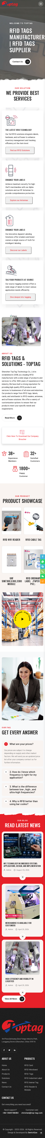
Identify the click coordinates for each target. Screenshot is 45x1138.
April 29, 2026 (23, 929)
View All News (11, 999)
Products (6, 1074)
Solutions (6, 1078)
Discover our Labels (18, 250)
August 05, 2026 (22, 870)
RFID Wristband (31, 1070)
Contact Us (17, 62)
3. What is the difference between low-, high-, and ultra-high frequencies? (23, 789)
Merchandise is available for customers (18, 924)
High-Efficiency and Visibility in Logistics (19, 980)
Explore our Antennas (19, 200)
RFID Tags (28, 1074)
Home (4, 1065)
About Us (6, 1070)
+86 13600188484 (10, 1113)
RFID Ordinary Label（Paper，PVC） (33, 581)
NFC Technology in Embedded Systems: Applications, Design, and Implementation (22, 864)
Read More (10, 418)
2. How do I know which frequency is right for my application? (23, 775)
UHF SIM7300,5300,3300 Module (12, 581)
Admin (8, 870)
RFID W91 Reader (11, 539)
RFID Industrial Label (33, 1078)
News (4, 1082)
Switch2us (32, 1132)
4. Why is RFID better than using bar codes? (24, 803)
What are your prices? (21, 744)
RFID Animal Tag (31, 1082)
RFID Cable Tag (33, 539)
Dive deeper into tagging (20, 297)
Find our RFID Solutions (20, 150)
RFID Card (28, 1065)
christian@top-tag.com (31, 1113)
